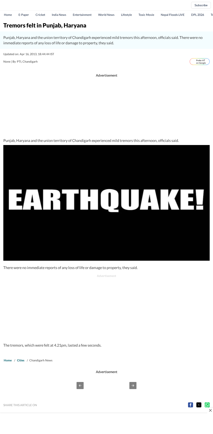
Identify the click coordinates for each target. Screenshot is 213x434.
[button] (80, 385)
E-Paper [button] (24, 14)
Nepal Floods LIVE (173, 14)
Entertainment (82, 14)
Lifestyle (126, 14)
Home (8, 14)
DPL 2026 (197, 14)
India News (59, 14)
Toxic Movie (146, 14)
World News (106, 14)
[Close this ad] (210, 410)
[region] (106, 108)
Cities (20, 360)
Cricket (40, 14)
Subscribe (201, 5)
